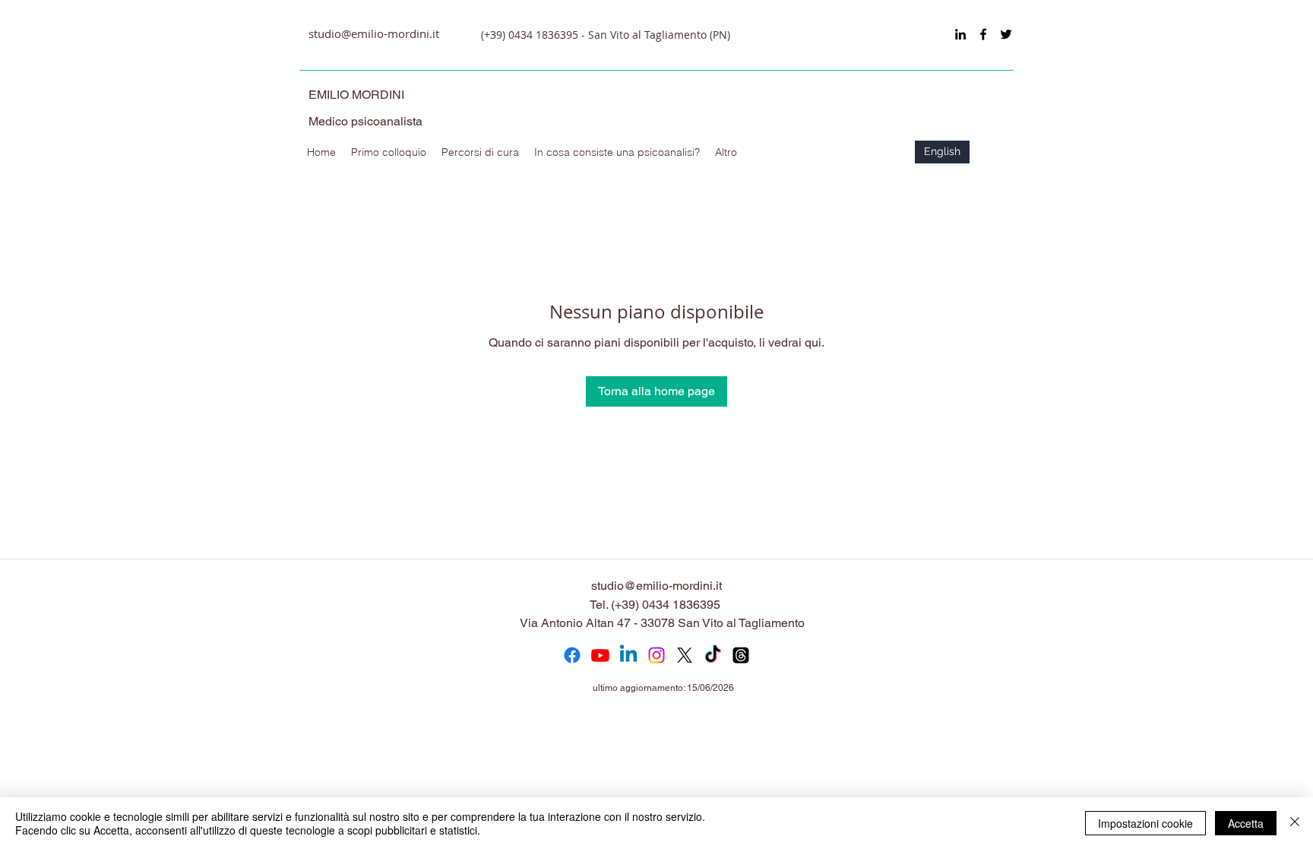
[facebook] (983, 34)
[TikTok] (712, 655)
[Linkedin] (628, 655)
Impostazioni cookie (1145, 823)
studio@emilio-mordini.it (373, 33)
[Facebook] (572, 655)
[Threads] (740, 655)
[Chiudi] (1295, 823)
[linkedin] (960, 34)
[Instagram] (656, 655)
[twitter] (1006, 34)
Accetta (1246, 823)
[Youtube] (600, 655)
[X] (684, 655)
